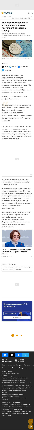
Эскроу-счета (12, 264)
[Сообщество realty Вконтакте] (18, 355)
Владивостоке (7, 222)
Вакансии (4, 375)
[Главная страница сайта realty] (10, 12)
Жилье (4, 264)
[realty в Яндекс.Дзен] (12, 355)
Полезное (27, 365)
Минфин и (5, 99)
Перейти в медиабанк (25, 58)
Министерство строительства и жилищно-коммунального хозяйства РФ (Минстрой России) (18, 267)
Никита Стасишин (8, 269)
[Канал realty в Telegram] (25, 355)
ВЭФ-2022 (18, 269)
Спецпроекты (6, 368)
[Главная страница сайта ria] (2, 12)
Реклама (14, 368)
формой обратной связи (18, 408)
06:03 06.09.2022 (6, 17)
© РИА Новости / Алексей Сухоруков (10, 58)
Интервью (19, 365)
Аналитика (11, 365)
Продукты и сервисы (25, 368)
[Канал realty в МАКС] (5, 355)
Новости (4, 365)
